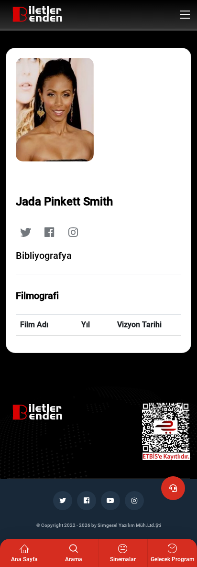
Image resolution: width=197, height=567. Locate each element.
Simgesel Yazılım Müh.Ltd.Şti (129, 525)
